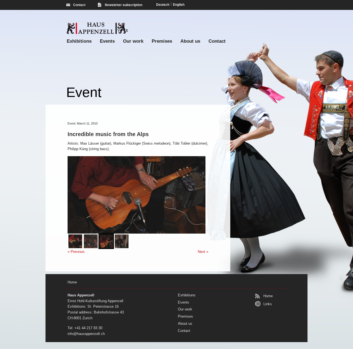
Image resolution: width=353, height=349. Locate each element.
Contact (217, 41)
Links (267, 304)
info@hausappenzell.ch (86, 334)
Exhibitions (79, 41)
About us (190, 41)
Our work (133, 41)
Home (268, 296)
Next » (203, 252)
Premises (162, 41)
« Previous (76, 252)
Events (107, 41)
